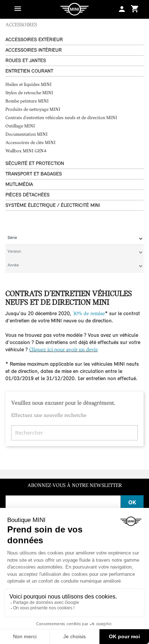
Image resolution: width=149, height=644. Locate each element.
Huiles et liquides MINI (28, 84)
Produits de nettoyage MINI (32, 109)
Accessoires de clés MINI (30, 142)
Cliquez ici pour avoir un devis (63, 350)
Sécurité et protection (34, 163)
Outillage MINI (20, 126)
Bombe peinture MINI (27, 101)
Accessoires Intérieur (33, 50)
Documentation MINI (26, 134)
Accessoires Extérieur (34, 40)
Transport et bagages (33, 174)
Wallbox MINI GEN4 (25, 151)
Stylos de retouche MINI (29, 93)
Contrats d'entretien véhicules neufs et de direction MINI (61, 118)
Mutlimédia (19, 184)
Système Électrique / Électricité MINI (52, 205)
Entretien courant (29, 71)
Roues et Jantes (25, 61)
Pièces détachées (27, 195)
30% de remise (89, 314)
